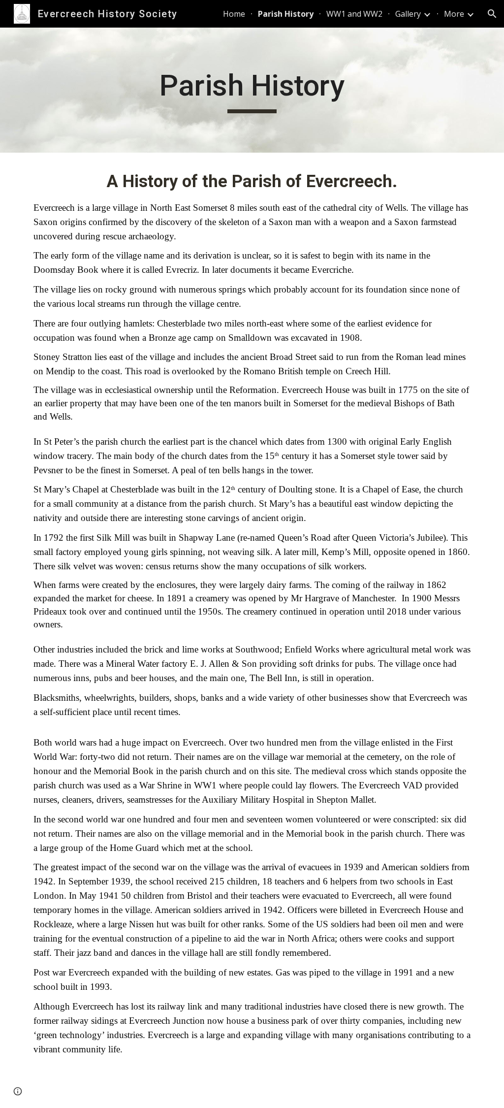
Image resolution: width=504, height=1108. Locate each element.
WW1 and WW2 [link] (354, 13)
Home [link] (234, 13)
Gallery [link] (408, 13)
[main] (251, 90)
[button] (492, 14)
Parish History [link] (286, 13)
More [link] (454, 13)
